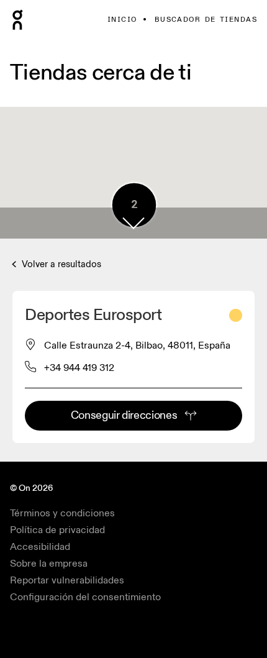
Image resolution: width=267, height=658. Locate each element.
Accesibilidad (40, 547)
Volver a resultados (60, 264)
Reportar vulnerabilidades (67, 580)
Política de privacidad (57, 530)
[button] (133, 223)
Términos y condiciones (62, 513)
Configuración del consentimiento (85, 597)
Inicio (122, 19)
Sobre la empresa (49, 563)
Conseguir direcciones (124, 415)
